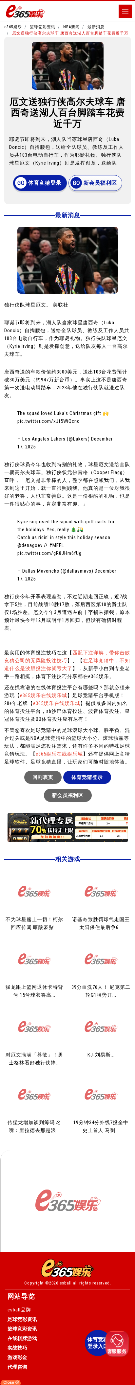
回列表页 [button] (42, 777)
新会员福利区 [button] (100, 183)
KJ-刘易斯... (101, 1055)
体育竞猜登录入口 (97, 1342)
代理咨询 (17, 1367)
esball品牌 (19, 1310)
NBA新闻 (71, 27)
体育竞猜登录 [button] (45, 183)
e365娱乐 (13, 27)
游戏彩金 (17, 1357)
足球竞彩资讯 (22, 1319)
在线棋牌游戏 (22, 1338)
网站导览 (21, 1296)
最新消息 (96, 27)
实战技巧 (17, 1348)
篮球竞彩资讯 (42, 27)
